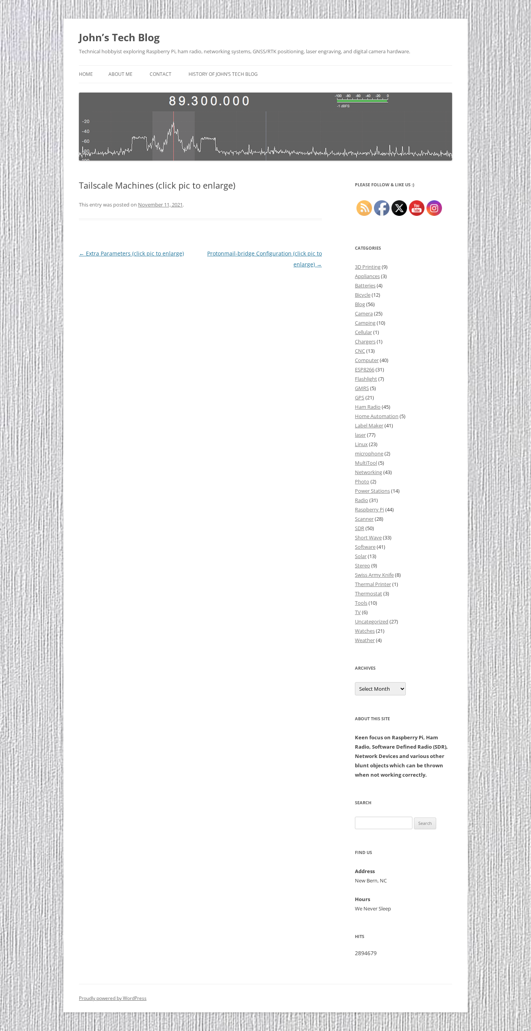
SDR (359, 528)
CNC (360, 350)
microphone (369, 453)
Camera (364, 313)
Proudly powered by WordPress (113, 998)
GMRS (362, 388)
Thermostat (368, 593)
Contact (160, 74)
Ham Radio (368, 406)
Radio (361, 500)
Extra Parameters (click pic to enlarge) (131, 253)
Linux (361, 444)
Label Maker (369, 425)
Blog (360, 304)
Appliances (367, 276)
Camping (365, 322)
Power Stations (372, 490)
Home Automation (376, 416)
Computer (367, 360)
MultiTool (366, 462)
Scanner (364, 518)
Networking (368, 472)
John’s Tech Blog (119, 37)
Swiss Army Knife (374, 574)
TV (358, 612)
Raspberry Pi (369, 509)
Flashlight (366, 378)
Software (365, 546)
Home (86, 74)
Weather (365, 640)
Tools (361, 602)
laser (360, 434)
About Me (120, 74)
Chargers (365, 341)
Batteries (365, 285)
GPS (359, 397)
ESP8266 (364, 369)
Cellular (363, 332)
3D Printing (368, 266)
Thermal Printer (373, 584)
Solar (361, 556)
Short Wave (368, 537)
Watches (365, 630)
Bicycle (362, 294)
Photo (362, 481)
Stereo (362, 565)
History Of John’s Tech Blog (223, 74)
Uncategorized (371, 621)
